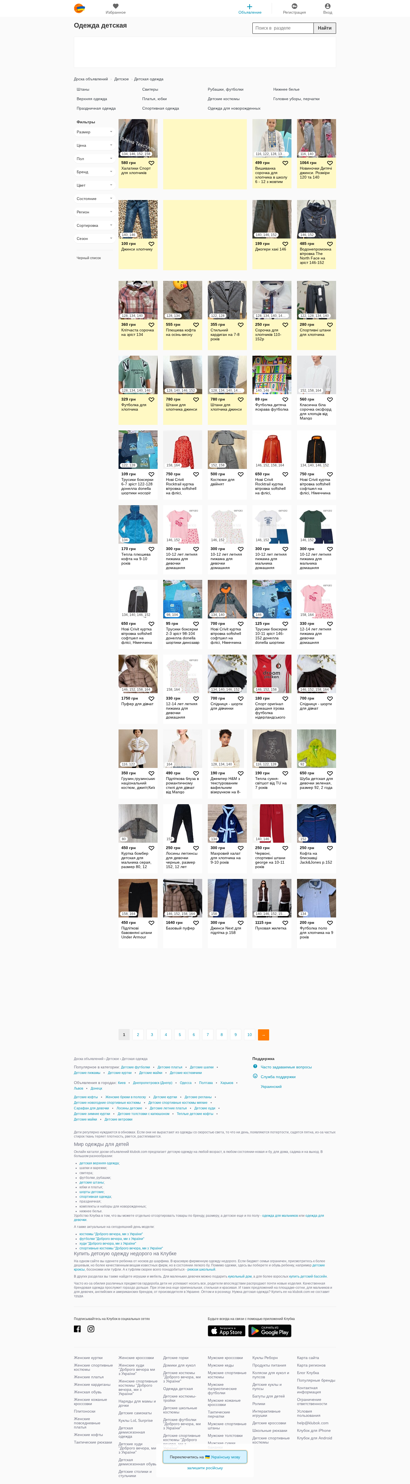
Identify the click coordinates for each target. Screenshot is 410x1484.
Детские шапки (202, 1067)
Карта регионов (311, 1365)
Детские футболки (135, 1067)
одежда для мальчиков (280, 1216)
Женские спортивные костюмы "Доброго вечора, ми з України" (138, 1387)
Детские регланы (198, 1097)
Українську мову (225, 1457)
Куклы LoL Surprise (136, 1420)
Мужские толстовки (225, 1435)
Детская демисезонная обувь (137, 1462)
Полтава (206, 1083)
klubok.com (79, 8)
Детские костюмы (224, 99)
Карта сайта (308, 1357)
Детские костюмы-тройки (179, 1398)
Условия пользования (308, 1413)
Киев (122, 1083)
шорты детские (91, 1192)
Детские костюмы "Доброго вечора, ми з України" (182, 1376)
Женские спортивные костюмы (93, 1367)
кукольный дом (240, 1276)
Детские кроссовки (269, 1423)
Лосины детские (129, 1108)
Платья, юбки (154, 99)
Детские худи (204, 1108)
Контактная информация (309, 1390)
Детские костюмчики (186, 1073)
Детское (121, 79)
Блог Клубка (308, 1372)
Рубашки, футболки (225, 89)
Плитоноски (84, 1411)
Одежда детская (178, 1388)
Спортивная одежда (160, 108)
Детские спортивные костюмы (271, 1440)
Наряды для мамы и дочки (137, 1403)
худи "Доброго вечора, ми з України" (107, 1244)
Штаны (83, 89)
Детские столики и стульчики (135, 1473)
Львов (78, 1088)
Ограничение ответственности (312, 1401)
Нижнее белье (286, 89)
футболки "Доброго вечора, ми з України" (111, 1239)
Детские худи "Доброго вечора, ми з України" (137, 1448)
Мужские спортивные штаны (227, 1426)
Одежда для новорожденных (234, 108)
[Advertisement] (205, 52)
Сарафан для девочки (91, 1108)
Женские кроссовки (136, 1357)
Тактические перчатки (219, 1414)
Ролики (258, 1403)
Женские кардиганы (92, 1384)
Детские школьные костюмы (180, 1410)
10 (249, 1034)
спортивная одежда (95, 1197)
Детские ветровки (118, 1119)
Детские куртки (120, 1073)
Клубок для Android (314, 1438)
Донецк (96, 1088)
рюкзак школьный (201, 1269)
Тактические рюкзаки (93, 1442)
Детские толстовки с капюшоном (143, 1114)
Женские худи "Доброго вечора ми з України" (137, 1369)
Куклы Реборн (265, 1357)
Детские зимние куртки (92, 1114)
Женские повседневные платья (87, 1422)
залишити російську (205, 1468)
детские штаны (91, 1182)
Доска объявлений (91, 79)
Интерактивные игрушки (266, 1413)
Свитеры (150, 89)
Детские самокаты (135, 1413)
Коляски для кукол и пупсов (270, 1374)
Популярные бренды (316, 1380)
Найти (325, 28)
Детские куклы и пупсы (267, 1386)
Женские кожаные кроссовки (90, 1401)
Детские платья (170, 1067)
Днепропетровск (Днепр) (152, 1083)
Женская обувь (88, 1392)
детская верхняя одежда (99, 1163)
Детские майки (150, 1073)
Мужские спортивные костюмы (227, 1374)
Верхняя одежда (92, 99)
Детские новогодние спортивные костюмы (107, 1103)
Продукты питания (269, 1365)
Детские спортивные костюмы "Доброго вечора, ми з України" (182, 1441)
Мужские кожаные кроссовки (224, 1402)
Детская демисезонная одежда (132, 1432)
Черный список (89, 258)
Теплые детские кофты (195, 1114)
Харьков (226, 1083)
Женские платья (89, 1377)
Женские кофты (88, 1434)
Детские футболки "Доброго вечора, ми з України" (182, 1423)
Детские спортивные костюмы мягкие (178, 1103)
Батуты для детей (268, 1396)
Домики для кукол (179, 1365)
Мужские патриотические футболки (222, 1388)
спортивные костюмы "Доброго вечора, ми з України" (121, 1248)
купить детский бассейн (308, 1276)
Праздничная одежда (96, 108)
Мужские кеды (221, 1365)
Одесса (186, 1083)
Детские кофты (86, 1097)
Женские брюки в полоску (125, 1097)
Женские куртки (88, 1357)
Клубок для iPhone (314, 1430)
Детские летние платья (168, 1108)
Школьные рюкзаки (269, 1430)
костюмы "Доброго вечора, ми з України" (111, 1234)
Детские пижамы (87, 1073)
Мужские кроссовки (225, 1357)
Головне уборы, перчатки (296, 99)
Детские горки (176, 1357)
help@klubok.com (313, 1423)
